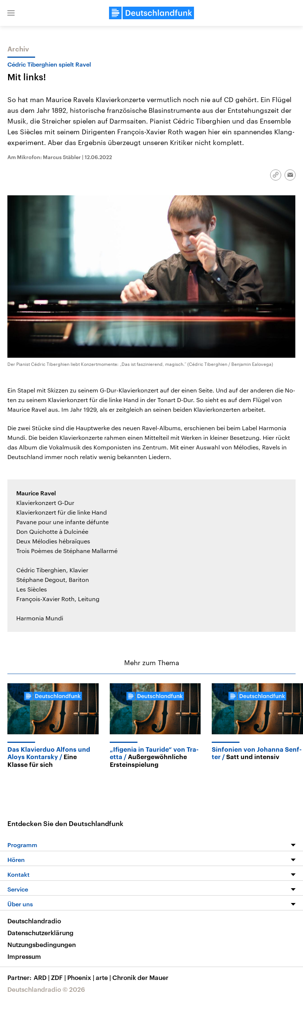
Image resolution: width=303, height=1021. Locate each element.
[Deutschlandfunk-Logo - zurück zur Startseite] (151, 13)
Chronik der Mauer (140, 977)
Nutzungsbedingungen (41, 944)
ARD (42, 977)
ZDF (58, 977)
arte (103, 977)
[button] (11, 13)
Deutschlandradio (34, 920)
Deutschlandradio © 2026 (46, 989)
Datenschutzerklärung (40, 932)
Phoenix (80, 977)
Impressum (24, 956)
